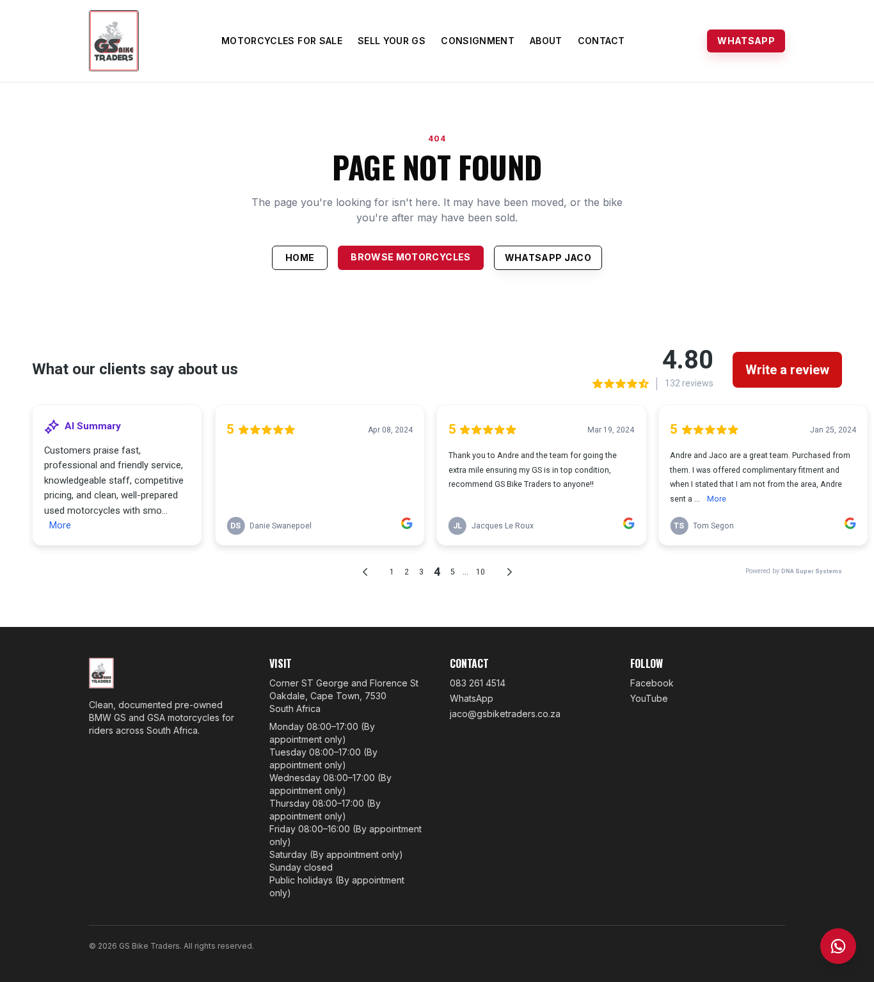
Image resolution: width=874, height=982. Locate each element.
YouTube (649, 698)
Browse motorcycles (410, 256)
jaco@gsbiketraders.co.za (505, 713)
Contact (601, 40)
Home (299, 257)
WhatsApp (746, 40)
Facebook (652, 682)
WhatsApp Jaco (548, 257)
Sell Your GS (391, 40)
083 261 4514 (477, 682)
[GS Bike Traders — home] (114, 41)
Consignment (477, 40)
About (546, 40)
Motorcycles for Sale (281, 40)
